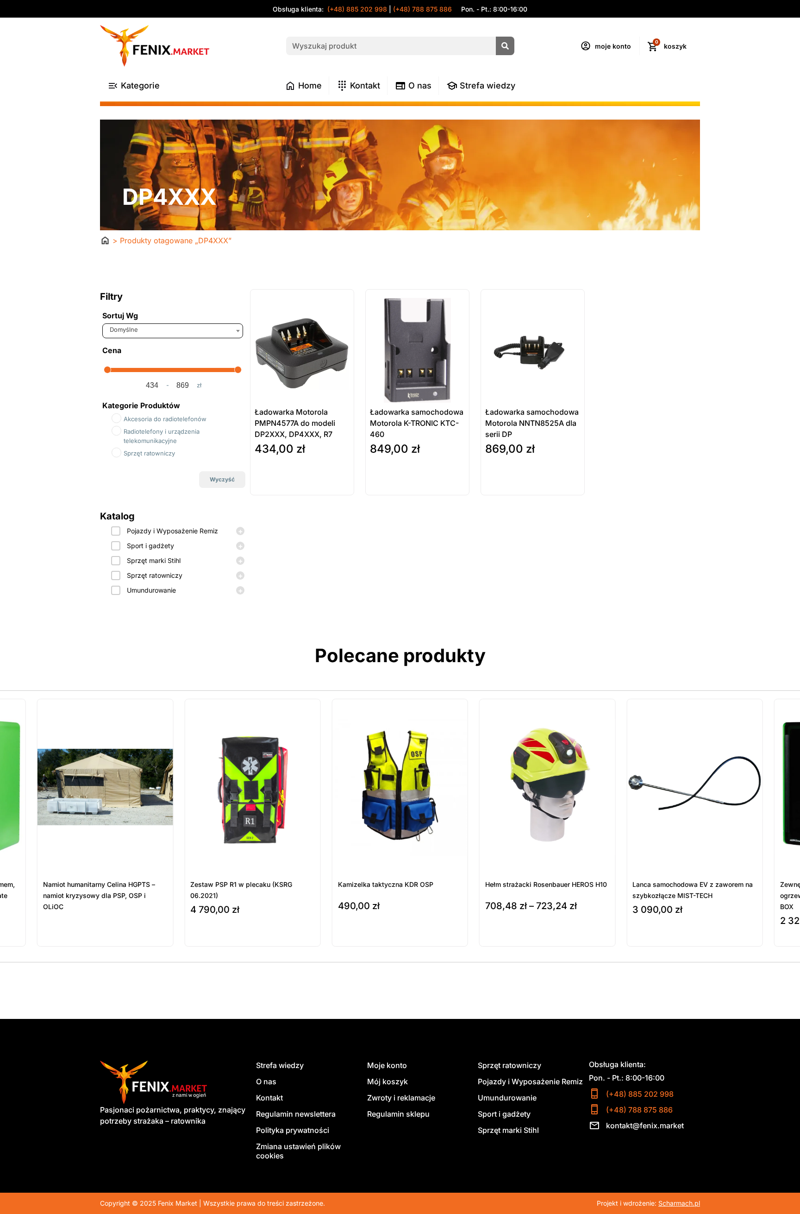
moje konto (613, 46)
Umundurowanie (151, 590)
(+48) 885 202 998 (356, 9)
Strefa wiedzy (280, 1065)
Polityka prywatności (292, 1130)
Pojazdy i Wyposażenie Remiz (172, 531)
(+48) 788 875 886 (422, 9)
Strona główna (105, 240)
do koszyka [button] (273, 486)
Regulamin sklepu (398, 1114)
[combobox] (172, 330)
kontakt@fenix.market (645, 1125)
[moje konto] (585, 45)
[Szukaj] (505, 46)
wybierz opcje (362, 936)
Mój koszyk (387, 1081)
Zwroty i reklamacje (401, 1097)
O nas (266, 1081)
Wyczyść (222, 479)
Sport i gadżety (150, 546)
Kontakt (269, 1097)
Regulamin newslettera (296, 1114)
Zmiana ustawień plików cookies (298, 1151)
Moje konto (387, 1065)
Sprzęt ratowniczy (154, 575)
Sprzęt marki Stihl (154, 560)
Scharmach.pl (679, 1203)
